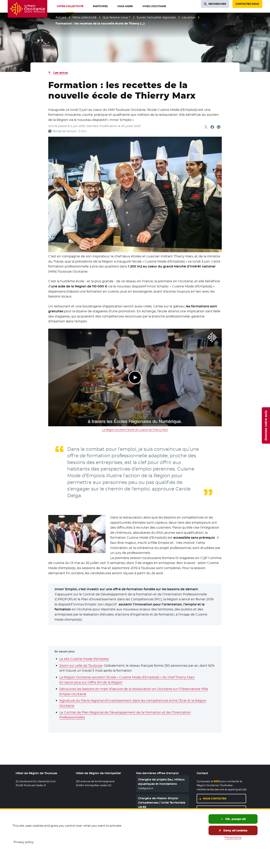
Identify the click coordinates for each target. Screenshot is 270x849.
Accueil (61, 17)
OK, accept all (235, 819)
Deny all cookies (235, 830)
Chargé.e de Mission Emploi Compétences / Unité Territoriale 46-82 (161, 802)
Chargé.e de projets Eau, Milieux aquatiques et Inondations (161, 782)
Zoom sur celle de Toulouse (80, 665)
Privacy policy (24, 842)
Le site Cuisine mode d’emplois (84, 659)
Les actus (188, 17)
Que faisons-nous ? (116, 17)
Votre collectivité (84, 17)
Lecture (135, 377)
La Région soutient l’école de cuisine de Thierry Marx (135, 429)
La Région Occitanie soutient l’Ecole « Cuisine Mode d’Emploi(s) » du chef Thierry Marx (127, 677)
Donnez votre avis (266, 425)
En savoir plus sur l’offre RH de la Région (91, 682)
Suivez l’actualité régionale (156, 17)
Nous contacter (214, 798)
